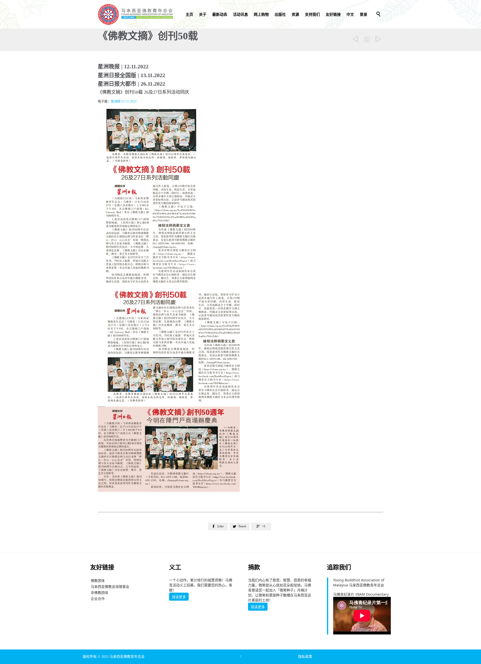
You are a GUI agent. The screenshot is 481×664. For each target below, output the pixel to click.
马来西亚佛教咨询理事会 (110, 586)
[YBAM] (135, 14)
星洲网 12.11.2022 (124, 101)
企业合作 (98, 598)
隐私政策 (305, 656)
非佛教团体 (99, 592)
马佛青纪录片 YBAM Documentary (361, 594)
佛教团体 (98, 580)
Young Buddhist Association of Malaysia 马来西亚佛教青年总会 (358, 582)
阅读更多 (179, 597)
